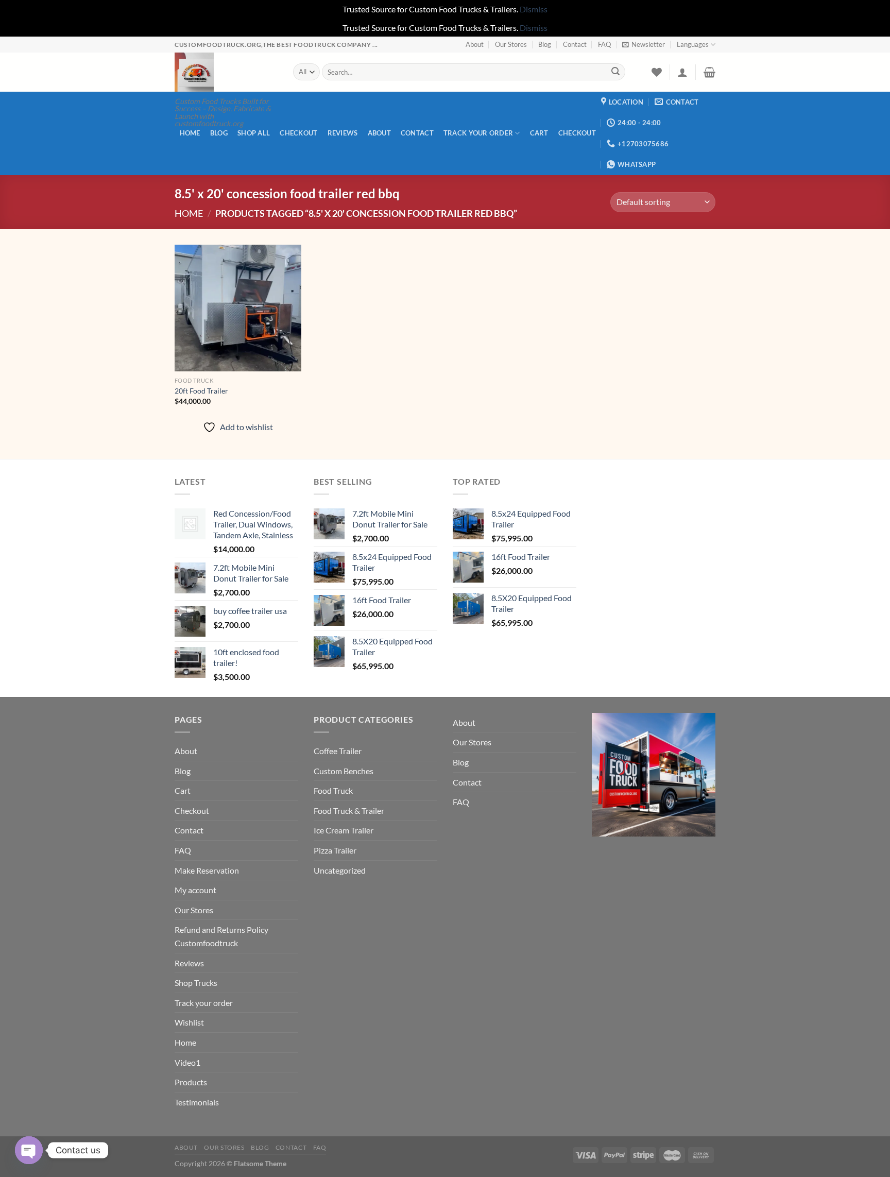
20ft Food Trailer (201, 390)
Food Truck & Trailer (349, 810)
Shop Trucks (196, 982)
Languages (693, 44)
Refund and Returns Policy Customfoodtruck (221, 936)
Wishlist (189, 1022)
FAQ (604, 44)
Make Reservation (207, 870)
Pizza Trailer (335, 850)
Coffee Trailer (338, 751)
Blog (544, 44)
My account (195, 890)
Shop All (253, 133)
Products (191, 1082)
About (475, 44)
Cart (539, 133)
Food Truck (333, 790)
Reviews (343, 133)
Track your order (478, 133)
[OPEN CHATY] (29, 1150)
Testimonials (197, 1102)
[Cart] (709, 72)
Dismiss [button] (533, 9)
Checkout (298, 133)
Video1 (187, 1062)
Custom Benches (343, 771)
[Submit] (615, 72)
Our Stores (511, 44)
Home (190, 133)
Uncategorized (340, 870)
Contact (575, 44)
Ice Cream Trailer (343, 830)
